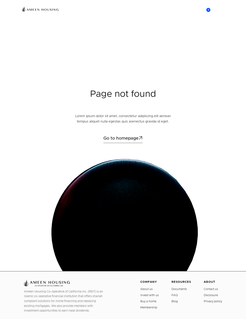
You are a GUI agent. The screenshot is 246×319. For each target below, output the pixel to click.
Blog (174, 301)
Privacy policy (213, 301)
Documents (179, 289)
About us (146, 289)
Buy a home (148, 301)
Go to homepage (123, 138)
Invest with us (149, 295)
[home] (37, 10)
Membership (148, 307)
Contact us (211, 289)
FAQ (174, 295)
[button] (204, 10)
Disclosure (211, 295)
